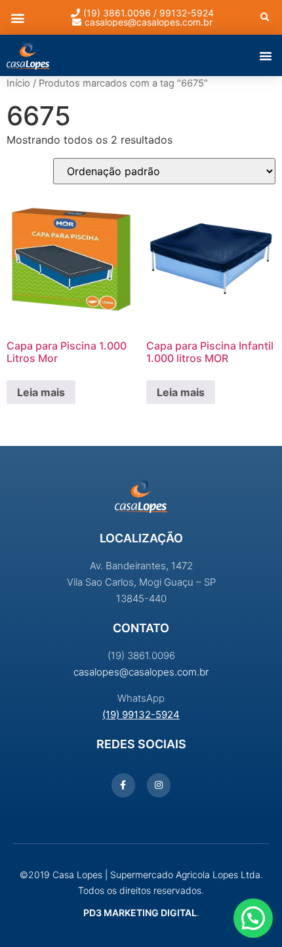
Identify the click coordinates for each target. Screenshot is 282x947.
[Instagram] (159, 785)
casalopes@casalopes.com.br (141, 672)
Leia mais (41, 392)
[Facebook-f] (123, 785)
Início (18, 83)
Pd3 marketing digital (140, 912)
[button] (17, 17)
